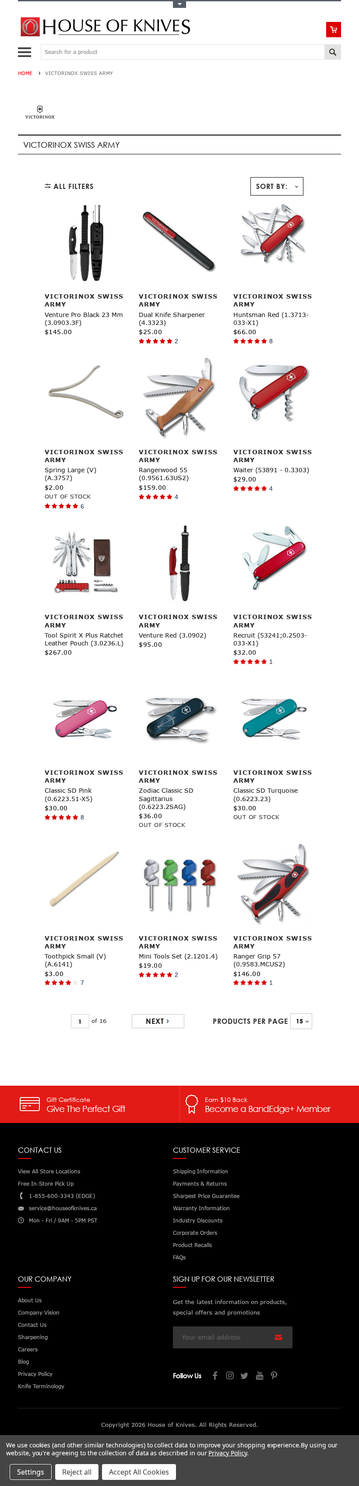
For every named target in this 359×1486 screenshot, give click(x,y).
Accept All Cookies (139, 1472)
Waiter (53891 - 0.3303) (271, 470)
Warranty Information (201, 1208)
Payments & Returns (200, 1183)
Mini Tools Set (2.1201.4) (178, 956)
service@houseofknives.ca (63, 1208)
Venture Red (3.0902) (172, 635)
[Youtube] (260, 1376)
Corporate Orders (195, 1232)
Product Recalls (192, 1245)
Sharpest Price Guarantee (206, 1196)
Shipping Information (200, 1171)
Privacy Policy (227, 1453)
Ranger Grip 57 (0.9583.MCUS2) (259, 960)
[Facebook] (215, 1376)
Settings (30, 1472)
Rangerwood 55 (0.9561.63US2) (164, 473)
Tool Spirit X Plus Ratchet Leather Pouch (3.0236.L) (84, 639)
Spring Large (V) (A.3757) (70, 473)
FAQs (179, 1257)
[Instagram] (230, 1376)
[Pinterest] (275, 1376)
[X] (245, 1376)
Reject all (77, 1472)
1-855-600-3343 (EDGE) (62, 1196)
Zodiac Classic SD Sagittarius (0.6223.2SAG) (166, 798)
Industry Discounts (197, 1220)
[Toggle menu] (25, 50)
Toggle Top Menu (179, 4)
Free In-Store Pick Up (46, 1183)
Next (155, 1021)
